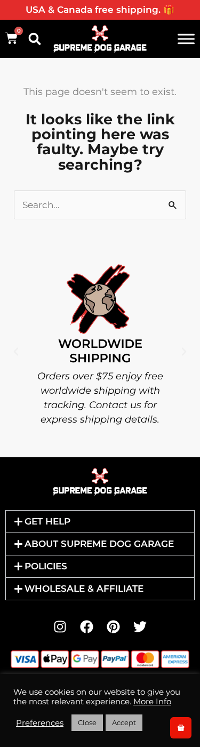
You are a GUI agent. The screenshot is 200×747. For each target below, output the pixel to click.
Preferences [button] (39, 723)
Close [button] (87, 722)
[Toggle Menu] (186, 39)
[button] (34, 39)
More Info (152, 701)
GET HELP (47, 521)
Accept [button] (124, 722)
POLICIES (46, 566)
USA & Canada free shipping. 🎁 (100, 9)
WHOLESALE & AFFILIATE (84, 588)
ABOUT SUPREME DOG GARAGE (99, 543)
